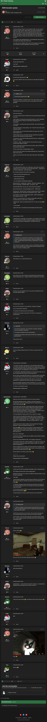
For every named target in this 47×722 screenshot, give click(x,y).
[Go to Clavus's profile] (3, 12)
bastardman (7, 397)
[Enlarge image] (27, 77)
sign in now (29, 687)
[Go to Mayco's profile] (7, 352)
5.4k (8, 37)
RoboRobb (7, 216)
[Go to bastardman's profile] (7, 401)
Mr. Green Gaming (7, 1)
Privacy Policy (18, 717)
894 (8, 407)
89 (7, 121)
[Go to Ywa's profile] (7, 669)
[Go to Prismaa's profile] (7, 327)
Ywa (7, 665)
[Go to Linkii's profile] (7, 63)
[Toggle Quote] (14, 93)
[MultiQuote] (14, 48)
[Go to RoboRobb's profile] (7, 220)
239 (8, 85)
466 (8, 226)
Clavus (7, 26)
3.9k (8, 675)
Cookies (29, 717)
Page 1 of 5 (19, 22)
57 (7, 314)
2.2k (8, 477)
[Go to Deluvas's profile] (7, 169)
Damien (7, 466)
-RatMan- (7, 75)
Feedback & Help (17, 12)
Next (12, 22)
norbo (7, 111)
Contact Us (24, 717)
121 (7, 333)
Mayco (7, 347)
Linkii (7, 59)
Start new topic (28, 17)
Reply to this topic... (13, 692)
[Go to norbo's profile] (7, 115)
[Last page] (15, 22)
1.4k (8, 175)
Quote (17, 48)
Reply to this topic (40, 17)
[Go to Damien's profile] (7, 471)
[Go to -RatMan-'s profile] (7, 79)
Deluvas (7, 164)
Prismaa (7, 323)
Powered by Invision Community (23, 720)
